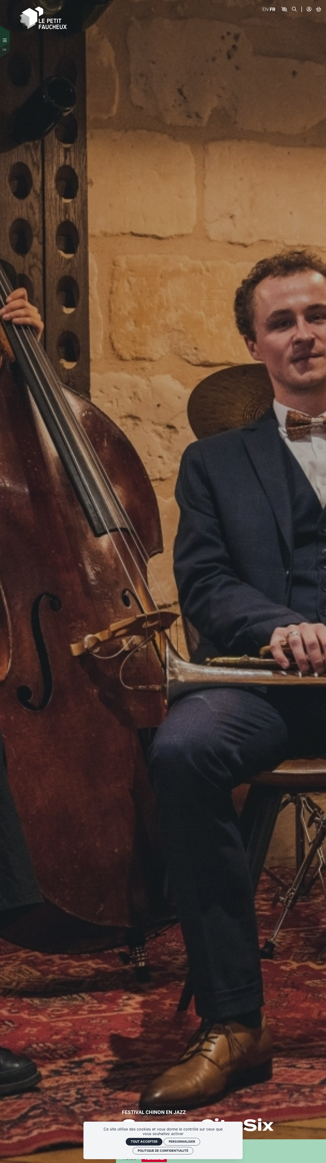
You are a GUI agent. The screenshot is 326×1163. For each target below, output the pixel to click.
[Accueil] (43, 17)
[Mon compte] (309, 9)
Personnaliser (182, 1141)
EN (265, 9)
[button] (284, 9)
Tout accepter (144, 1141)
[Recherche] (294, 9)
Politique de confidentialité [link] (163, 1150)
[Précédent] (5, 50)
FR (272, 9)
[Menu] (5, 40)
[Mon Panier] (318, 9)
